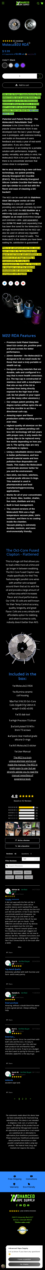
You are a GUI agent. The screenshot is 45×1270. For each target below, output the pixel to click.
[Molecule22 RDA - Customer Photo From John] (18, 825)
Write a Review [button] (24, 840)
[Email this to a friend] (23, 283)
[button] (22, 54)
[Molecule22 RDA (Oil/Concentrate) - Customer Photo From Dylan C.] (10, 832)
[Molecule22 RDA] (22, 24)
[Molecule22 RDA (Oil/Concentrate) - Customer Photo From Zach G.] (27, 832)
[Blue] (16, 65)
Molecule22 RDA (11, 947)
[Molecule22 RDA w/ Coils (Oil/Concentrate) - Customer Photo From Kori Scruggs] (36, 832)
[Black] (4, 65)
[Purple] (22, 65)
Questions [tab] (25, 854)
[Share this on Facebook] (11, 283)
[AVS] (22, 3)
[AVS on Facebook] (16, 1206)
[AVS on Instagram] (24, 1206)
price (28, 872)
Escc (9, 872)
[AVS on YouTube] (20, 1206)
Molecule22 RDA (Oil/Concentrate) (17, 1058)
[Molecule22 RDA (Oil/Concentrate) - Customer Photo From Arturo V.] (36, 825)
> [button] (30, 1098)
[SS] (10, 65)
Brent (19, 877)
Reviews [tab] (9, 854)
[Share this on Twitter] (4, 283)
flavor (9, 877)
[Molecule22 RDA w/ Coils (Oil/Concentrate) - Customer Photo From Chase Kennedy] (10, 825)
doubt (28, 877)
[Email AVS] (28, 1206)
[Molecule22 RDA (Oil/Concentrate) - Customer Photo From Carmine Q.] (27, 825)
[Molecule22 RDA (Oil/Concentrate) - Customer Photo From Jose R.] (18, 832)
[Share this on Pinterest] (17, 283)
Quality (18, 872)
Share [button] (10, 952)
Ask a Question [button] (23, 846)
